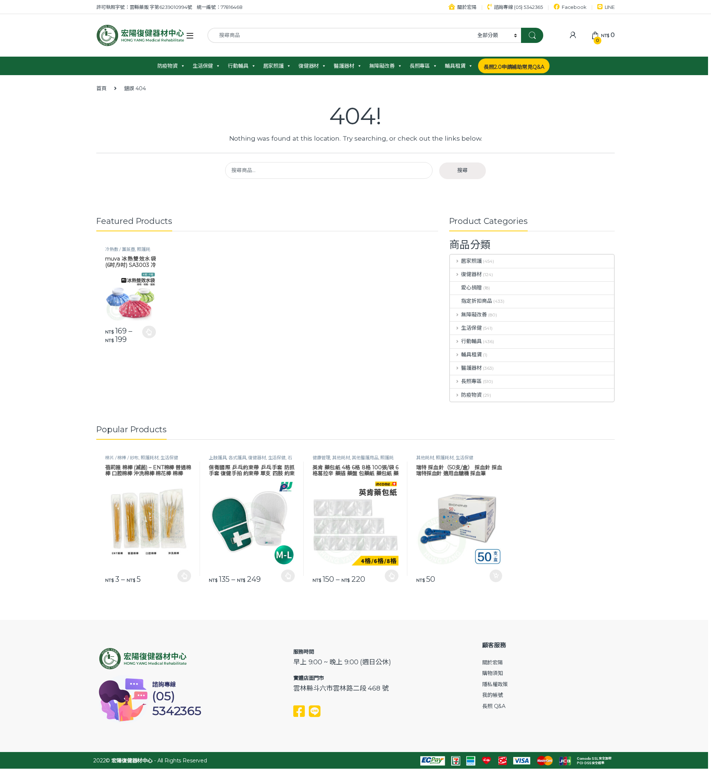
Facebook (574, 7)
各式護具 (237, 457)
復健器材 (308, 66)
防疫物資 (167, 66)
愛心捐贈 (471, 287)
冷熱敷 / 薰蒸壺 (120, 249)
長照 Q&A (493, 706)
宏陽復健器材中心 (132, 760)
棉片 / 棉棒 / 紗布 (121, 457)
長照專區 (420, 66)
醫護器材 (344, 66)
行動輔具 (238, 66)
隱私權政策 (495, 684)
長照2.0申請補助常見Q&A (514, 67)
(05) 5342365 (176, 703)
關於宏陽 (466, 7)
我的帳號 (492, 695)
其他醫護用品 (365, 457)
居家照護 (273, 66)
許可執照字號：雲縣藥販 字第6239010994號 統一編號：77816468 (169, 7)
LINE (610, 7)
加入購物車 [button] (496, 576)
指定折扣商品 (476, 301)
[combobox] (340, 35)
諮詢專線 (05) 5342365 (518, 7)
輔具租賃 (455, 66)
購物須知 (492, 673)
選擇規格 (149, 332)
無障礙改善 (382, 66)
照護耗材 (149, 457)
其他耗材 (341, 457)
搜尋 (462, 170)
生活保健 (203, 66)
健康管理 (321, 457)
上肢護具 (217, 457)
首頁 (101, 88)
